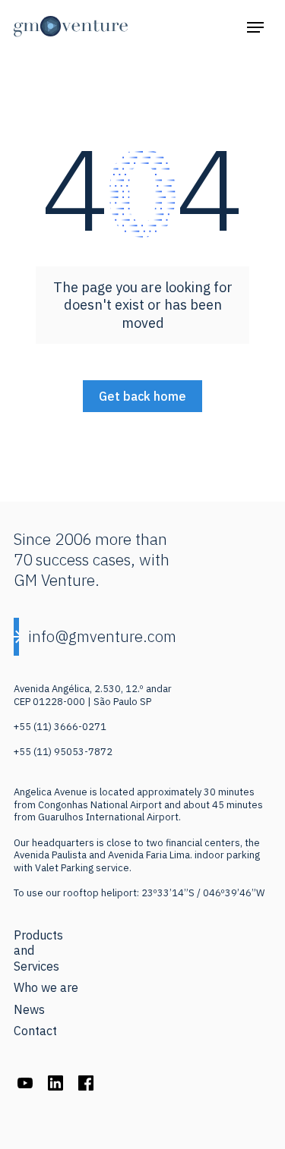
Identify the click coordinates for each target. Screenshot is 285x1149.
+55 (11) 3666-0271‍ (60, 726)
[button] (255, 26)
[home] (71, 26)
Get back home (142, 396)
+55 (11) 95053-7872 (63, 751)
